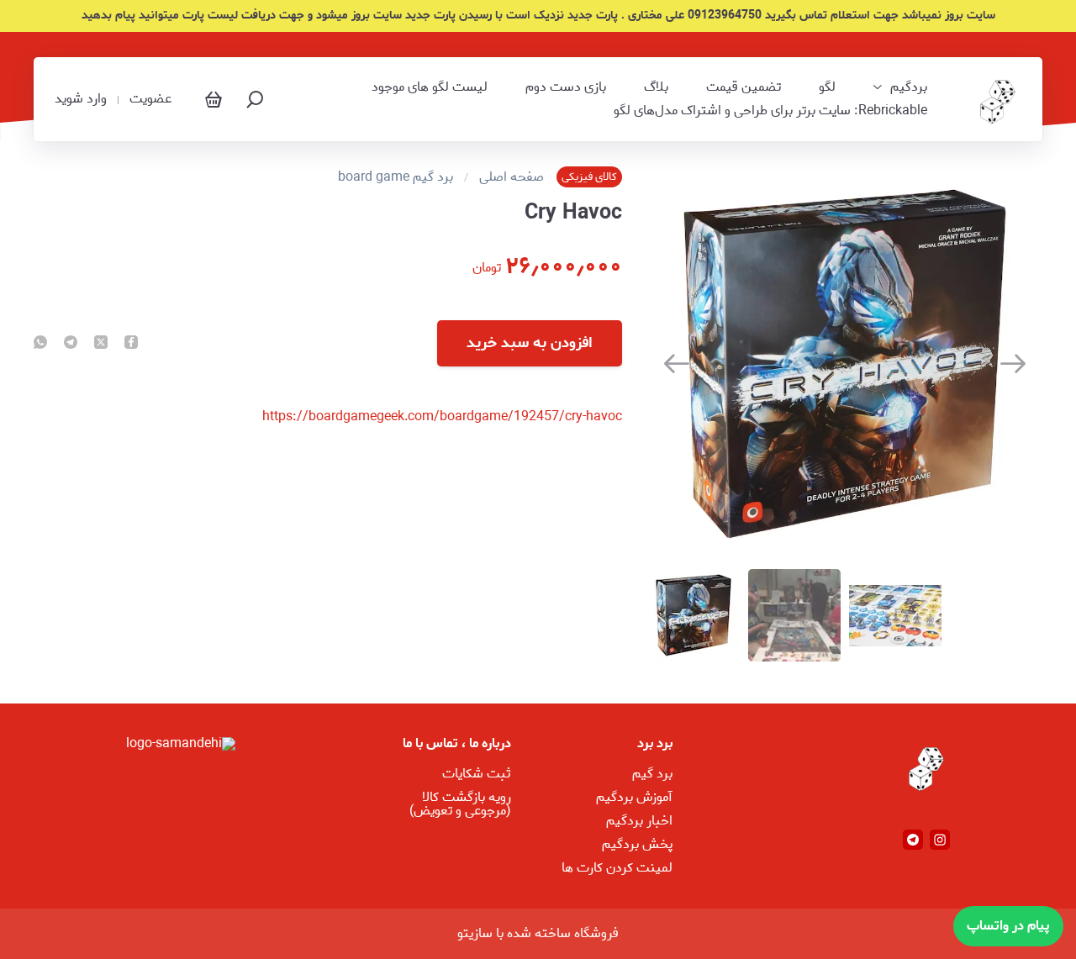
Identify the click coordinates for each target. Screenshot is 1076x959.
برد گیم (652, 773)
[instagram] (940, 840)
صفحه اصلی (511, 177)
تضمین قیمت (743, 87)
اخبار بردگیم (639, 820)
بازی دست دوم (565, 87)
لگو (827, 87)
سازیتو (475, 933)
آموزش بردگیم (634, 797)
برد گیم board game (395, 177)
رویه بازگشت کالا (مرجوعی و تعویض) (460, 804)
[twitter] (101, 343)
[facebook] (131, 343)
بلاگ (656, 87)
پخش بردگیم (637, 844)
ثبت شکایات (476, 773)
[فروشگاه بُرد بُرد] (995, 99)
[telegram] (70, 343)
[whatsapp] (40, 343)
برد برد (654, 743)
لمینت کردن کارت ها (617, 867)
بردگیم (908, 87)
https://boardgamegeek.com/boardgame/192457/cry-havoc (442, 416)
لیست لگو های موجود (430, 87)
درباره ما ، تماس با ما (457, 743)
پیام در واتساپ (1008, 925)
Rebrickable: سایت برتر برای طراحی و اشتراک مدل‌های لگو (770, 111)
